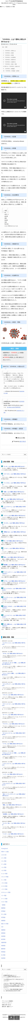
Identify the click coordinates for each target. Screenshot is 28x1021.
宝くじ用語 (3, 914)
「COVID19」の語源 (8, 53)
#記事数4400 (13, 986)
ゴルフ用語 (3, 870)
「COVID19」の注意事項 (9, 57)
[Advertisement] (14, 22)
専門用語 (3, 917)
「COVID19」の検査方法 (9, 59)
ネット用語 (3, 879)
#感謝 (17, 986)
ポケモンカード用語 (5, 892)
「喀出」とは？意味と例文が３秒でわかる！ (14, 557)
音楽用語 (3, 958)
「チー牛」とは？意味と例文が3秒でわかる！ (14, 466)
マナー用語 (3, 895)
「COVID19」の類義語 (9, 68)
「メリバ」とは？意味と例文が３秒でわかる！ (14, 515)
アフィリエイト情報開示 (7, 1001)
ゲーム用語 (3, 864)
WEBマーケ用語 (5, 851)
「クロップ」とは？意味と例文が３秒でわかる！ (13, 694)
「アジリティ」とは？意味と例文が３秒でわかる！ (13, 723)
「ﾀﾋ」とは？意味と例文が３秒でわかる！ (13, 541)
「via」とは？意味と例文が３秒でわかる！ (13, 499)
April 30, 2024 (17, 990)
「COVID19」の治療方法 (9, 62)
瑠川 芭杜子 (23, 441)
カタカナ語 (3, 854)
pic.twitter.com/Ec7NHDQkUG (14, 407)
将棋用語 (3, 920)
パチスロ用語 (4, 883)
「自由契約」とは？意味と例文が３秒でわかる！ (13, 814)
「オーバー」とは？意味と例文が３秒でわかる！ (13, 714)
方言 (2, 926)
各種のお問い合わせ (6, 1004)
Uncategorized (4, 848)
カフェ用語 (3, 858)
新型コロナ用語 (11, 6)
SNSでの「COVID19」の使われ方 (11, 66)
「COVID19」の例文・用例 (10, 64)
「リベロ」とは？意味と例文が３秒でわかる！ (12, 743)
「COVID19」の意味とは (9, 50)
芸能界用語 (3, 942)
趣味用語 (3, 948)
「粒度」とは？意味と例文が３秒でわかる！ (14, 491)
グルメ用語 (3, 861)
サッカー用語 (4, 873)
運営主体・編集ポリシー (7, 1006)
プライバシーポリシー (7, 1002)
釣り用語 (3, 955)
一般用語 (3, 904)
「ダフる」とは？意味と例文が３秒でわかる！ (14, 581)
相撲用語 (3, 930)
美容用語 (3, 936)
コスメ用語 (3, 867)
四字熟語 (3, 911)
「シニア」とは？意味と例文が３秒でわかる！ (12, 774)
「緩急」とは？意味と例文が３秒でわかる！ (12, 804)
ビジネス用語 (4, 886)
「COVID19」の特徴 (8, 55)
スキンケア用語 (4, 876)
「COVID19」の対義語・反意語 (11, 70)
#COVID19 (21, 401)
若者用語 (3, 945)
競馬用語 (3, 933)
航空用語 (3, 939)
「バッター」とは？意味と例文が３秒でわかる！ (13, 834)
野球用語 (3, 951)
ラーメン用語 (4, 898)
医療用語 (3, 908)
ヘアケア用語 (4, 889)
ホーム (3, 6)
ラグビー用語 (4, 901)
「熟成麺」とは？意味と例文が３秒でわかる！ (14, 564)
